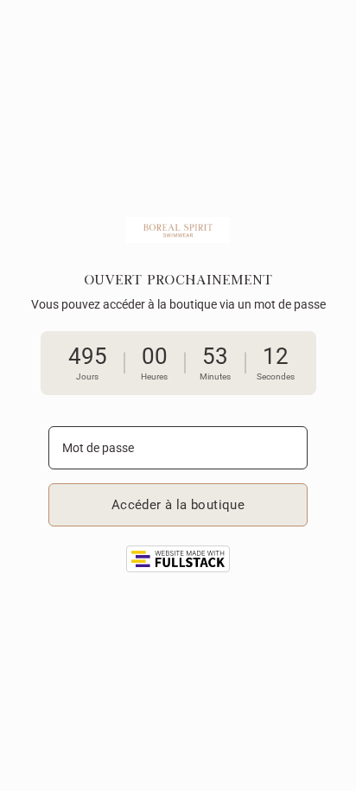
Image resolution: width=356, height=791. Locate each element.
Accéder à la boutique (178, 505)
